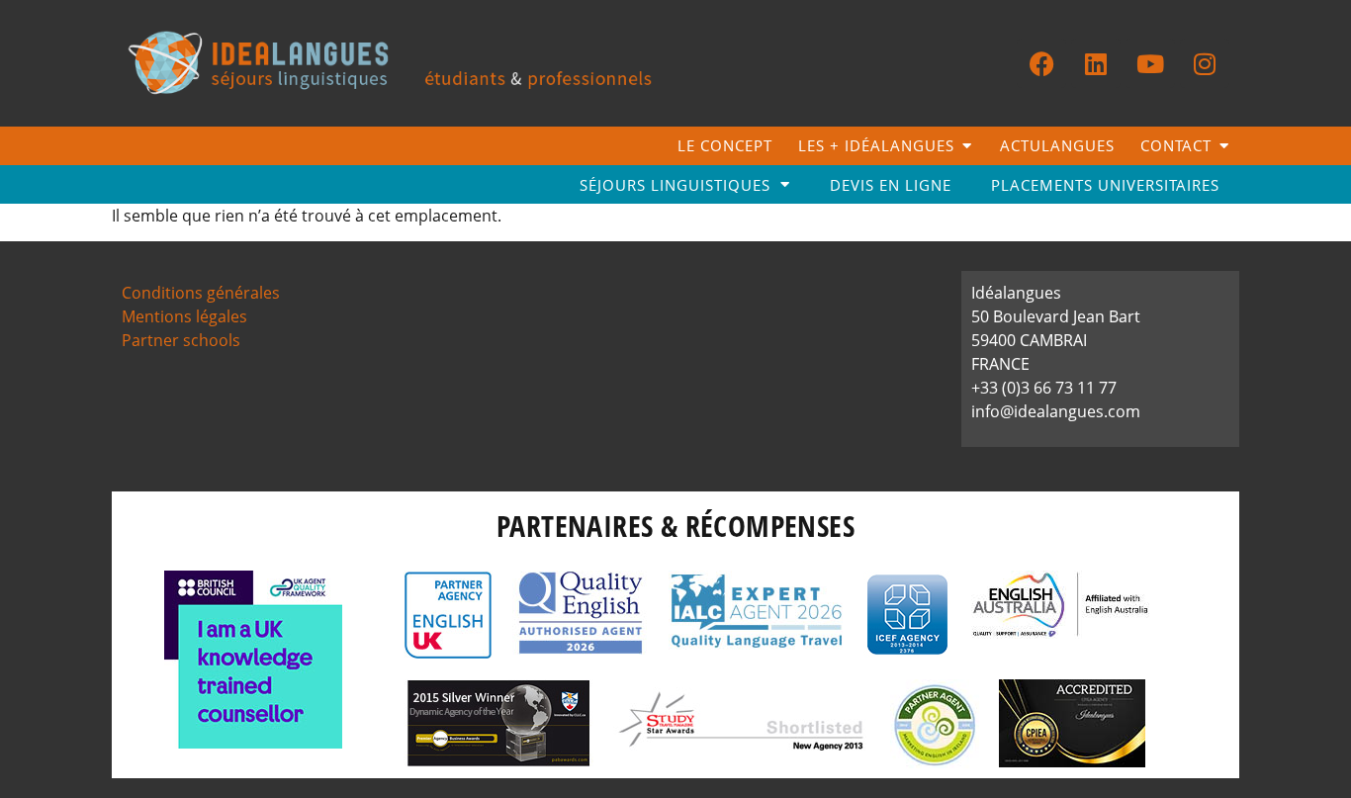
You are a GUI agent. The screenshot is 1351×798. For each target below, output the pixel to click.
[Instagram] (1204, 63)
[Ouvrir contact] (1223, 145)
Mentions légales (184, 316)
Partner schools (181, 340)
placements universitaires (1105, 185)
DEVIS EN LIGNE (890, 185)
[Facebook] (1041, 63)
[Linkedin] (1096, 63)
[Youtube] (1150, 63)
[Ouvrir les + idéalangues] (966, 145)
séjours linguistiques (675, 185)
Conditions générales (201, 293)
